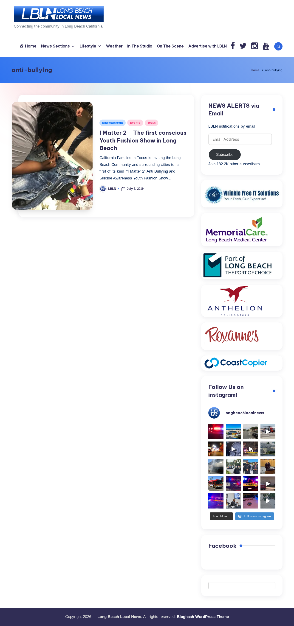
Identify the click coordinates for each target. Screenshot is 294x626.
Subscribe (224, 154)
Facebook (222, 545)
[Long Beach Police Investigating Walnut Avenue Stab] (250, 483)
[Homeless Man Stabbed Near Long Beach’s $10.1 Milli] (233, 431)
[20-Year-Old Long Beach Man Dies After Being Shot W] (250, 431)
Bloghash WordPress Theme (203, 617)
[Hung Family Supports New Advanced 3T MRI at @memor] (233, 449)
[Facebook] (233, 46)
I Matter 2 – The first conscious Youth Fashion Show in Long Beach (143, 140)
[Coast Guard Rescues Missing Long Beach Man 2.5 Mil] (268, 431)
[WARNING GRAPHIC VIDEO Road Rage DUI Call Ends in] (268, 483)
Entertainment (112, 122)
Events (135, 122)
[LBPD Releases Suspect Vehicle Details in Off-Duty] (268, 501)
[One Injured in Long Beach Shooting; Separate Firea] (250, 501)
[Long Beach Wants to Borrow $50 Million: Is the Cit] (268, 449)
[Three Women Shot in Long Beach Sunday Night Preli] (250, 449)
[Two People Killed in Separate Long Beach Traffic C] (215, 431)
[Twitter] (243, 46)
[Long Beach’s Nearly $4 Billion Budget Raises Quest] (268, 466)
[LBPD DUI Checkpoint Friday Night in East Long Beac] (215, 449)
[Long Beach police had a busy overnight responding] (233, 483)
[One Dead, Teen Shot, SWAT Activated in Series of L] (215, 501)
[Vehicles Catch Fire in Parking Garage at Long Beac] (215, 466)
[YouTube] (266, 46)
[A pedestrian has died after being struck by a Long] (215, 483)
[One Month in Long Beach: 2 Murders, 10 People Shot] (233, 466)
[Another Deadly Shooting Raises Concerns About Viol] (250, 466)
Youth (151, 122)
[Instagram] (254, 46)
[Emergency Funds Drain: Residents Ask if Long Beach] (233, 501)
